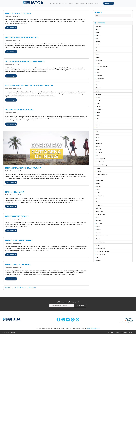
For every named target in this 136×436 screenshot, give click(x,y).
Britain (98, 57)
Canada (98, 63)
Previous (7, 287)
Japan (97, 134)
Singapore (99, 205)
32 (29, 287)
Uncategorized (100, 248)
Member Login (108, 3)
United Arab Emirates (102, 251)
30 (25, 287)
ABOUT (96, 3)
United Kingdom (101, 254)
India (97, 119)
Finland (98, 100)
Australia (98, 42)
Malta (97, 140)
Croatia (98, 82)
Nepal (98, 156)
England (98, 94)
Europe (98, 97)
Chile (97, 69)
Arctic (97, 32)
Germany (98, 106)
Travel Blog (89, 3)
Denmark (98, 88)
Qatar (97, 189)
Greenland (99, 109)
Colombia (99, 75)
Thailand (98, 233)
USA (97, 257)
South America (100, 214)
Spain (97, 217)
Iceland (98, 115)
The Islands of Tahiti (102, 236)
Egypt (97, 91)
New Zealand (100, 162)
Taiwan (98, 226)
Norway (98, 168)
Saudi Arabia (100, 196)
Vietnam (98, 260)
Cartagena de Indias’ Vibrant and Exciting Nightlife (29, 86)
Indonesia (99, 122)
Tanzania (98, 229)
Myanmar (99, 152)
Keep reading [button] (10, 27)
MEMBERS (64, 3)
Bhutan (98, 51)
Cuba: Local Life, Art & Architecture (22, 37)
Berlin (98, 48)
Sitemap (13, 332)
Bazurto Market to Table (16, 216)
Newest (34, 287)
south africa (99, 211)
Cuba (97, 85)
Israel (97, 128)
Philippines (99, 180)
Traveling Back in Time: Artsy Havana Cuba (25, 61)
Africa (97, 29)
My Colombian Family (14, 192)
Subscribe (80, 306)
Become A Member (55, 3)
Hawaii (98, 112)
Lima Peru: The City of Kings (18, 13)
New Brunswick (100, 159)
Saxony (98, 199)
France (98, 103)
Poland (98, 183)
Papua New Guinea (101, 174)
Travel (98, 239)
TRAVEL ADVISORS (80, 3)
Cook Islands (100, 78)
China (97, 72)
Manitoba (99, 143)
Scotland (98, 202)
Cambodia (99, 60)
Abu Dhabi (99, 26)
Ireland (98, 125)
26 (15, 287)
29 (22, 287)
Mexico (98, 146)
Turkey (98, 245)
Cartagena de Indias (102, 66)
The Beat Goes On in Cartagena (19, 110)
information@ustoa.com (93, 328)
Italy (97, 131)
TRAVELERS (71, 3)
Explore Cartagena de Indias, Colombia (23, 168)
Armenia (98, 35)
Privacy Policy (6, 332)
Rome (97, 193)
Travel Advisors (100, 242)
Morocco (98, 149)
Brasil (97, 54)
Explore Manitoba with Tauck (19, 240)
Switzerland (99, 223)
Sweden (98, 220)
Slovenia (98, 208)
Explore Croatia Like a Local (18, 264)
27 (17, 287)
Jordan (98, 137)
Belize (98, 45)
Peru (97, 177)
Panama (98, 171)
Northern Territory (101, 165)
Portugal (98, 186)
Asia (97, 38)
